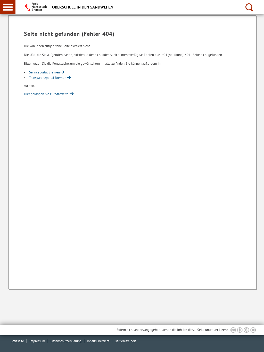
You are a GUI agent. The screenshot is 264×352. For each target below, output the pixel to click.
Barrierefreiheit (125, 341)
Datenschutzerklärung (66, 341)
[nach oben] (256, 344)
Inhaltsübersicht (98, 341)
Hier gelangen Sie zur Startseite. (46, 94)
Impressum (37, 341)
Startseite (17, 341)
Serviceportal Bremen (44, 72)
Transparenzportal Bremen (47, 78)
